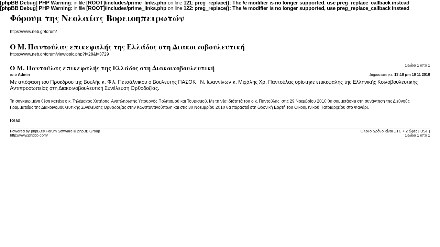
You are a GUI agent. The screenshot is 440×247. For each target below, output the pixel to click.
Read (15, 120)
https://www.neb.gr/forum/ (33, 31)
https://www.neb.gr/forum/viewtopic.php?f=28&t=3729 (59, 54)
